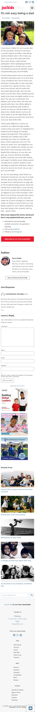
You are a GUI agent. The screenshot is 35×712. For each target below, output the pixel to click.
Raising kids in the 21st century (13, 515)
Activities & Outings (17, 690)
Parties (16, 650)
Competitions (17, 675)
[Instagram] (30, 2)
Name (3, 350)
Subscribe (8, 605)
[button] (32, 8)
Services (16, 647)
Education (17, 652)
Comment (4, 326)
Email (3, 358)
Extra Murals (17, 645)
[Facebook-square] (26, 2)
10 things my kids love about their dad (16, 561)
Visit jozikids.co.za (10, 2)
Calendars (16, 672)
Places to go (17, 655)
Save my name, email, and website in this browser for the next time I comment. (17, 376)
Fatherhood (16, 18)
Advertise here (21, 386)
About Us (16, 667)
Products (16, 657)
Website (3, 365)
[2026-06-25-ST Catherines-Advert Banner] (14, 459)
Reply (2, 310)
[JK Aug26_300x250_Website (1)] (14, 435)
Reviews (15, 680)
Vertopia (24, 707)
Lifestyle (14, 697)
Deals (15, 677)
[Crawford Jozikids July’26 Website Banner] (14, 411)
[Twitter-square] (33, 2)
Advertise (16, 670)
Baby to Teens (16, 692)
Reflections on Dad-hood (11, 538)
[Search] (31, 595)
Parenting (15, 700)
